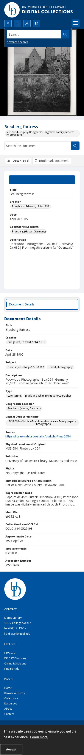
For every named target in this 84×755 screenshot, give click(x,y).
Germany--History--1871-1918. (26, 367)
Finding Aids (11, 669)
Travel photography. (60, 367)
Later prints (15, 395)
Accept (11, 749)
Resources (10, 703)
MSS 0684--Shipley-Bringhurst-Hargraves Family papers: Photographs (40, 133)
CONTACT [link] (10, 609)
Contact (9, 714)
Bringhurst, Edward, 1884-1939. (31, 206)
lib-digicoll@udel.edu (17, 634)
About (8, 708)
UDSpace (10, 653)
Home (8, 688)
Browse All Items (14, 693)
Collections (11, 698)
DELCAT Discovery (15, 658)
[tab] (42, 180)
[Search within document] (75, 145)
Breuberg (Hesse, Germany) (29, 231)
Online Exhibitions (15, 663)
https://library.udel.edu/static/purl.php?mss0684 (38, 436)
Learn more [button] (39, 737)
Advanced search (17, 42)
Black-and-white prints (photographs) (48, 395)
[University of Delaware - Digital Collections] (38, 9)
